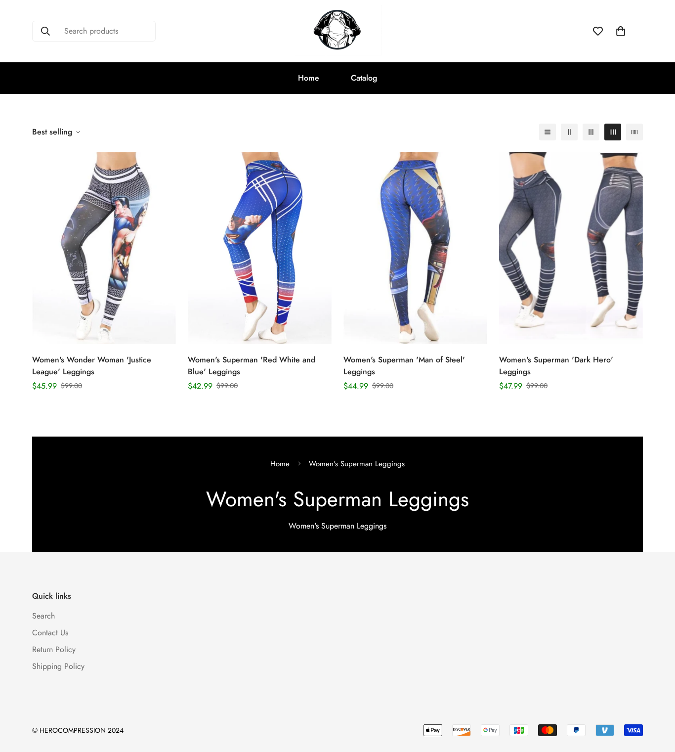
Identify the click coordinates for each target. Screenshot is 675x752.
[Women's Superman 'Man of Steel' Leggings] (415, 248)
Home (308, 78)
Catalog (364, 78)
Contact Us (50, 632)
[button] (620, 31)
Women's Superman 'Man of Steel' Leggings (404, 365)
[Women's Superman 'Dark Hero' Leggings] (571, 248)
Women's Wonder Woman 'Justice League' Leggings (91, 365)
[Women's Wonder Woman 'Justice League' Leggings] (104, 248)
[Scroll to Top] (655, 698)
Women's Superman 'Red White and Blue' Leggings (251, 365)
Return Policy (54, 649)
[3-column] (591, 132)
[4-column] (612, 132)
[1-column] (547, 132)
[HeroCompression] (337, 31)
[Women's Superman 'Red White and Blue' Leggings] (260, 248)
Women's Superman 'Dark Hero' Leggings (556, 365)
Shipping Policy (58, 666)
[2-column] (569, 132)
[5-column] (634, 132)
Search (43, 615)
